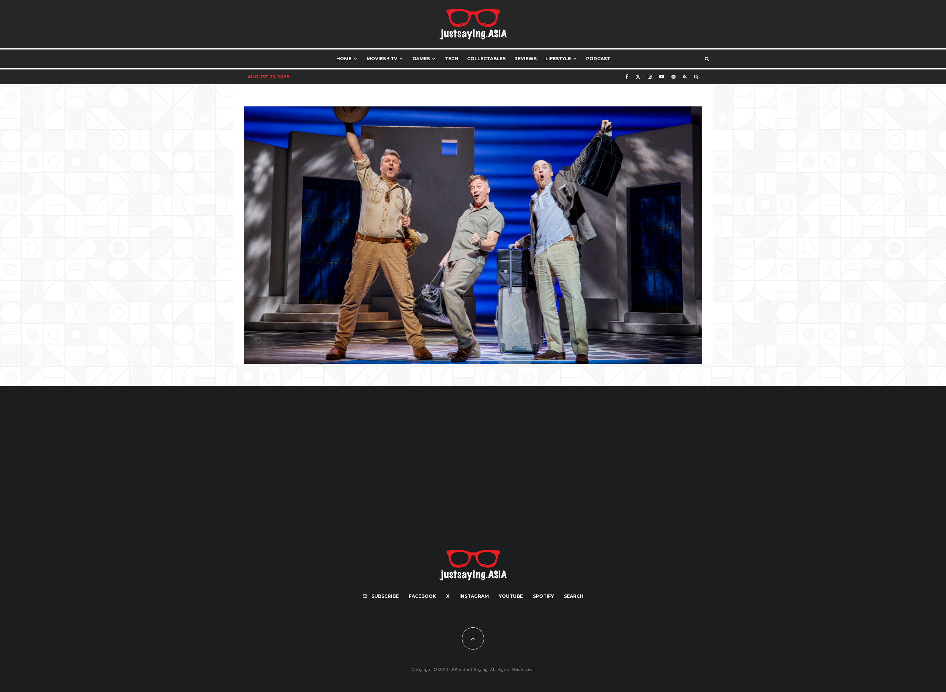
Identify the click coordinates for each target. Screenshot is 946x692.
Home (343, 58)
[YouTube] (662, 77)
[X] (638, 77)
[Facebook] (627, 77)
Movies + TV (382, 58)
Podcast (598, 58)
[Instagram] (650, 77)
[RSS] (684, 77)
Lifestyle (558, 58)
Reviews (525, 58)
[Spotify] (673, 77)
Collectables (486, 58)
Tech (451, 58)
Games (421, 58)
